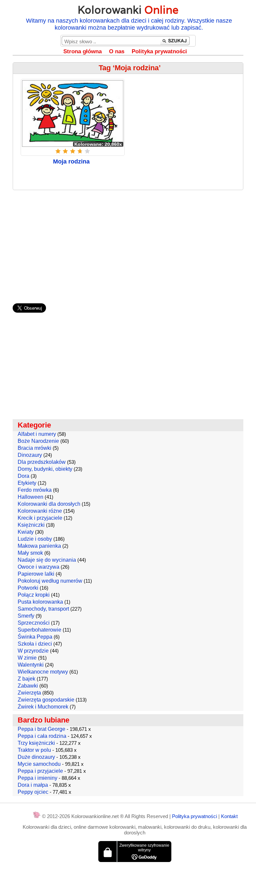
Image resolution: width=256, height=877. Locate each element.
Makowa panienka (39, 546)
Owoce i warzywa (38, 567)
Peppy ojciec (33, 792)
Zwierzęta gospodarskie (46, 700)
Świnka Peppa (35, 637)
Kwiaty (26, 532)
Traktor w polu (34, 750)
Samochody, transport (43, 609)
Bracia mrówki (34, 448)
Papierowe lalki (36, 574)
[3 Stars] (72, 151)
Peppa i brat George (41, 729)
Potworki (28, 588)
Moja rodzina (71, 161)
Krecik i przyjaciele (40, 518)
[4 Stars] (80, 151)
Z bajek (26, 679)
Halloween (30, 497)
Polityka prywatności (159, 51)
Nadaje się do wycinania (47, 560)
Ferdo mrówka (35, 490)
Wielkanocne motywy (43, 672)
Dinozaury (30, 455)
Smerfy (26, 616)
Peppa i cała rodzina (42, 736)
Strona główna (82, 51)
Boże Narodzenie (38, 441)
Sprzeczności (34, 623)
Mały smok (30, 553)
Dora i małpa (33, 785)
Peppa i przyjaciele (40, 771)
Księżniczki (31, 525)
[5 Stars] (87, 151)
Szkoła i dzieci (35, 644)
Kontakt (229, 816)
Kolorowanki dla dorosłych (49, 504)
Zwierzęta (29, 693)
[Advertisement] (128, 243)
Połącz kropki (34, 595)
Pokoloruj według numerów (50, 581)
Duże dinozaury (36, 757)
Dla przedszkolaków (42, 462)
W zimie (27, 658)
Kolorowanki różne (40, 511)
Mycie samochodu (39, 764)
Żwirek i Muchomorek (43, 707)
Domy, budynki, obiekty (45, 469)
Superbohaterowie (39, 630)
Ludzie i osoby (35, 539)
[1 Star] (58, 151)
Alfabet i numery (37, 434)
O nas (116, 51)
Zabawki (28, 686)
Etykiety (27, 483)
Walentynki (31, 665)
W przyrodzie (33, 651)
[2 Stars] (65, 151)
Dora (23, 476)
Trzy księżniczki (36, 743)
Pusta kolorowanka (40, 602)
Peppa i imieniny (37, 778)
